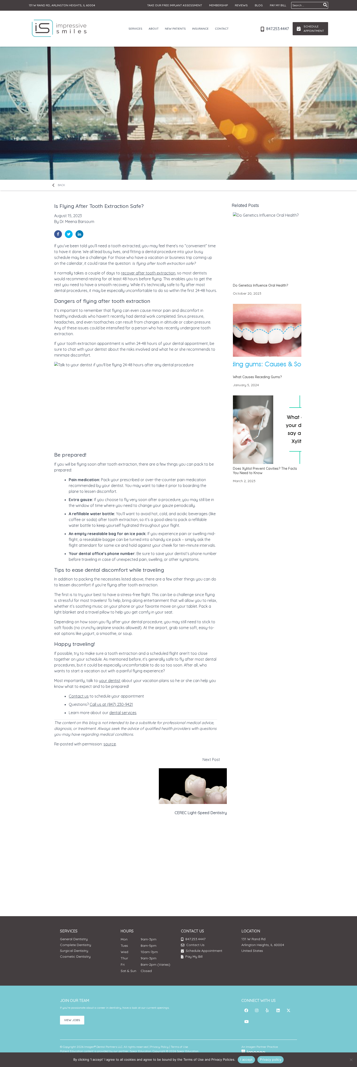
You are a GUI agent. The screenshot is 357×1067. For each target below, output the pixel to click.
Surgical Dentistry (74, 950)
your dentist (109, 680)
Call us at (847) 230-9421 (111, 704)
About (154, 28)
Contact (222, 28)
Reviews (241, 5)
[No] (350, 1059)
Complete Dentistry (75, 945)
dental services (122, 712)
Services (135, 28)
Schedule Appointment (203, 950)
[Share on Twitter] (69, 234)
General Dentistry (74, 939)
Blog (259, 5)
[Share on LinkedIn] (79, 234)
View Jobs (72, 1020)
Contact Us (195, 945)
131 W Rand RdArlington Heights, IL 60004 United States (262, 945)
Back (61, 185)
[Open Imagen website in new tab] (253, 1052)
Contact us (79, 696)
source (109, 744)
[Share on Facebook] (58, 234)
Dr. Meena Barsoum (77, 221)
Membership (218, 5)
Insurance (200, 28)
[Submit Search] (325, 5)
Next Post (201, 786)
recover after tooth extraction (148, 273)
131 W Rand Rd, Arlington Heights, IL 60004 (62, 5)
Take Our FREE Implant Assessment (174, 5)
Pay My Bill (278, 5)
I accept (246, 1059)
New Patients (175, 28)
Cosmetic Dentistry (75, 956)
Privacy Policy (159, 1047)
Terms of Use (179, 1047)
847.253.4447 (277, 28)
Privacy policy (270, 1059)
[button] (246, 1010)
